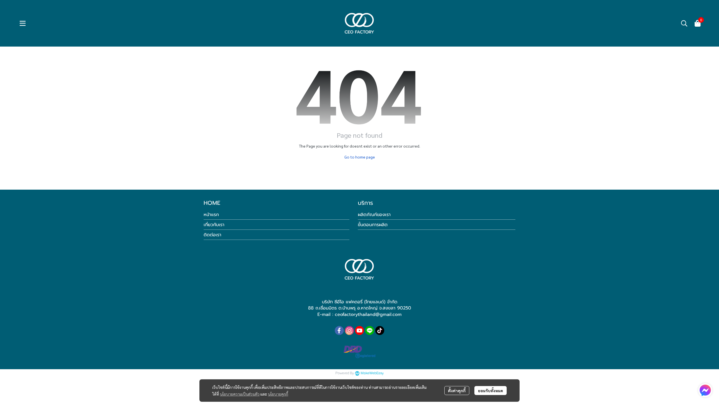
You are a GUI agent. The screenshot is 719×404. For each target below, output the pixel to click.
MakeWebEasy (372, 373)
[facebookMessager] (705, 390)
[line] (369, 330)
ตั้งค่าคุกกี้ (457, 390)
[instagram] (349, 330)
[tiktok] (379, 330)
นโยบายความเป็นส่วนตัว (240, 393)
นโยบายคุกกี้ (278, 393)
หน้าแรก (211, 214)
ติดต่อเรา (212, 234)
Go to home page (359, 156)
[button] (684, 23)
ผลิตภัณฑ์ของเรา (374, 214)
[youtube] (359, 330)
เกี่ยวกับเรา (214, 224)
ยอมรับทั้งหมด (490, 390)
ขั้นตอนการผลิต (373, 224)
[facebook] (339, 330)
